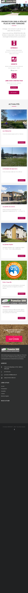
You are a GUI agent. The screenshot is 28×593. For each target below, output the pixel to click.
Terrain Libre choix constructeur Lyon (12, 520)
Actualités (3, 391)
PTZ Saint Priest (8, 495)
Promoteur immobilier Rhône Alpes (11, 480)
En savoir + (14, 87)
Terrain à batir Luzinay (18, 541)
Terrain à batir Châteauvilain (21, 545)
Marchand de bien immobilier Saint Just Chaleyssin (14, 525)
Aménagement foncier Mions (9, 440)
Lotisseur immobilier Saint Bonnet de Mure (18, 466)
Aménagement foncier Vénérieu (21, 448)
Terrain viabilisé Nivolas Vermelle (21, 459)
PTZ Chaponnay (19, 495)
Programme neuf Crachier (15, 568)
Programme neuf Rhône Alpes (6, 563)
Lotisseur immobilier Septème (6, 469)
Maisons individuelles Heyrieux (6, 580)
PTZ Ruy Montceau (21, 498)
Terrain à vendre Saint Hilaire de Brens (17, 559)
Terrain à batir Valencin (9, 541)
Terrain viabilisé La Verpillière (8, 453)
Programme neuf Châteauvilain (15, 570)
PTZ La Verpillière (22, 494)
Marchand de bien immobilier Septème (15, 525)
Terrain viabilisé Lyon (19, 465)
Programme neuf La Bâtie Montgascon (13, 575)
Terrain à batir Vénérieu (19, 547)
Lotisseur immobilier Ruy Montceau (17, 472)
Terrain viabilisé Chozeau (10, 463)
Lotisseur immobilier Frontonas (9, 475)
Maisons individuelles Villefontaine (21, 580)
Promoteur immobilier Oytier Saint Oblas (18, 483)
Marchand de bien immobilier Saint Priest (8, 522)
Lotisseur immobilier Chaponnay (21, 467)
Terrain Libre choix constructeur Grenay (12, 508)
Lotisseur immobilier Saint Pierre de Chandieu (14, 467)
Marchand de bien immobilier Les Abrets (8, 538)
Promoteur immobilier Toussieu (13, 481)
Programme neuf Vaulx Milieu (15, 570)
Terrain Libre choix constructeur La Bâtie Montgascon (12, 519)
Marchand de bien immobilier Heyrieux (19, 526)
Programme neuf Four (5, 568)
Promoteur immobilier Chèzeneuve (11, 486)
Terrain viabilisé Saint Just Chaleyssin (14, 456)
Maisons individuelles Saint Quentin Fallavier (14, 580)
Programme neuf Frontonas (11, 572)
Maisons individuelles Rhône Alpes (20, 576)
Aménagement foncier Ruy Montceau (8, 445)
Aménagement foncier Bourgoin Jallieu (9, 446)
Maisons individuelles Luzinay (18, 578)
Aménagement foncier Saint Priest (7, 439)
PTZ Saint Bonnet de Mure (16, 495)
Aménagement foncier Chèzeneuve (20, 444)
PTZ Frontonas (9, 500)
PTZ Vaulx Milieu (7, 499)
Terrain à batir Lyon (8, 550)
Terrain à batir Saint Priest (19, 539)
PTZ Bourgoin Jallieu (8, 498)
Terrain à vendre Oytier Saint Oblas (11, 553)
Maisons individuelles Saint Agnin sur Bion (14, 589)
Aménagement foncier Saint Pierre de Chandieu (10, 440)
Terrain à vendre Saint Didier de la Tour (20, 561)
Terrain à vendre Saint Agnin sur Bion (8, 561)
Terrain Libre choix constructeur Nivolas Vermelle (10, 511)
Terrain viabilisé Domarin (16, 459)
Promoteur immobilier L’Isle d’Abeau (7, 489)
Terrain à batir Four (17, 543)
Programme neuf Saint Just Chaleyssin (8, 566)
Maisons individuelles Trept (13, 586)
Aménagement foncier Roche (14, 444)
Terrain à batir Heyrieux (17, 542)
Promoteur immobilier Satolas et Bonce (14, 492)
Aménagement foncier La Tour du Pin (14, 451)
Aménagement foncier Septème (16, 442)
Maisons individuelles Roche (6, 581)
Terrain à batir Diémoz (8, 542)
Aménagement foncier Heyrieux (13, 443)
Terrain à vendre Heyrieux (15, 554)
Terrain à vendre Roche (10, 555)
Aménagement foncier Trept (22, 449)
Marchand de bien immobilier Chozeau (12, 535)
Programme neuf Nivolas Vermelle (21, 569)
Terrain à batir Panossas (23, 547)
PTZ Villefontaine (8, 497)
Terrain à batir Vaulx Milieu (19, 545)
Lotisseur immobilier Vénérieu (21, 475)
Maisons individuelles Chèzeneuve (16, 582)
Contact (3, 393)
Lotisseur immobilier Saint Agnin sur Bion (11, 478)
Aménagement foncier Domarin (21, 445)
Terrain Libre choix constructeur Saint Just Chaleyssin (10, 506)
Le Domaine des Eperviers (10, 169)
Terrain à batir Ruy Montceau (15, 544)
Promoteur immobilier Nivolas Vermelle (11, 487)
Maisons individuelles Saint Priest (7, 576)
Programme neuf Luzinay (22, 565)
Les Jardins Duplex (8, 244)
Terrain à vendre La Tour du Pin (6, 561)
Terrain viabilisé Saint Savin (9, 461)
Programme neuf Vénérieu (22, 572)
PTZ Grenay (17, 497)
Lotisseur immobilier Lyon (13, 479)
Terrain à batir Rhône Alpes (10, 539)
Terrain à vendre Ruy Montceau (18, 556)
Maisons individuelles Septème (9, 579)
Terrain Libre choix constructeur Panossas (15, 516)
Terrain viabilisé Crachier (15, 458)
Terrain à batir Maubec (19, 544)
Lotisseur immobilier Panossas (6, 476)
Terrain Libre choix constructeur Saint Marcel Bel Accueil (11, 514)
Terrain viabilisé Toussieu (11, 454)
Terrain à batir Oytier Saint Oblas (15, 541)
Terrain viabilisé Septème (13, 456)
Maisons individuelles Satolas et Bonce (12, 588)
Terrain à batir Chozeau (5, 548)
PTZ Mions (23, 495)
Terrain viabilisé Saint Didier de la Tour (10, 464)
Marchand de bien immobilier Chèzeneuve (19, 528)
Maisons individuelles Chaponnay (21, 578)
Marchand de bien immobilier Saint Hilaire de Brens (18, 534)
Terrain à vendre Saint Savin (22, 558)
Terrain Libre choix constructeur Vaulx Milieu (12, 513)
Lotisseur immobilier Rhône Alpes (17, 466)
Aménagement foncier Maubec (6, 445)
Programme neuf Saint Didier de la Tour (11, 574)
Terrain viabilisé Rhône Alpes (19, 453)
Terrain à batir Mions (17, 539)
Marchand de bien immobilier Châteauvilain (12, 531)
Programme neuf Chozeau (12, 573)
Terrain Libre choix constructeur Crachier (15, 510)
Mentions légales (5, 396)
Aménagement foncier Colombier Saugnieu (11, 453)
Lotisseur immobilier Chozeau (17, 476)
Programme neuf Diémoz (18, 566)
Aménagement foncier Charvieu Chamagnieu (9, 450)
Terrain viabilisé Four (5, 458)
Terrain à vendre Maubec (22, 556)
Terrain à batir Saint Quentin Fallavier (12, 542)
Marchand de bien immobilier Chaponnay (12, 523)
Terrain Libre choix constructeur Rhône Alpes (13, 503)
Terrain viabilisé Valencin (19, 455)
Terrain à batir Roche (10, 543)
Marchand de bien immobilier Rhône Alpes (19, 521)
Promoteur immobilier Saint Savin (20, 489)
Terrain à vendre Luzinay (12, 553)
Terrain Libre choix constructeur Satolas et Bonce (15, 517)
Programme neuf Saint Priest (17, 563)
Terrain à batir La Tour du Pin (14, 548)
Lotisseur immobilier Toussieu (17, 467)
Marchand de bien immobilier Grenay (7, 526)
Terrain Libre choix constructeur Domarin (19, 512)
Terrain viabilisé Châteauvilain (12, 460)
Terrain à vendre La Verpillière (17, 550)
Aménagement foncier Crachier (8, 444)
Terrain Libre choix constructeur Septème (20, 507)
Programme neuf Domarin (18, 569)
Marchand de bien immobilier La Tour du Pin (12, 536)
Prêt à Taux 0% (7, 282)
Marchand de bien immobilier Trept (8, 534)
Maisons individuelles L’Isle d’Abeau (10, 585)
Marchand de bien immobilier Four (17, 528)
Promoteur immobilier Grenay (14, 484)
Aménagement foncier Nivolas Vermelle (20, 445)
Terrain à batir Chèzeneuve (9, 544)
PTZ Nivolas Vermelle (14, 498)
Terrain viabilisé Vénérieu (19, 462)
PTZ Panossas (7, 500)
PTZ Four (18, 497)
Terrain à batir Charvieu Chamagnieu (16, 548)
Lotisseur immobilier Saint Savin (7, 475)
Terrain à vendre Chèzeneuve (12, 556)
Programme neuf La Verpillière (21, 563)
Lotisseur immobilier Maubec (18, 472)
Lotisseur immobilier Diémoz (18, 469)
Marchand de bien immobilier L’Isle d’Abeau (12, 532)
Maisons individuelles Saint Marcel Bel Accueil (11, 585)
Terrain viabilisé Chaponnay (10, 455)
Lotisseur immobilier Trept (22, 476)
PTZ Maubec (8, 498)
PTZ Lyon (11, 502)
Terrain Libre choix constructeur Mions (15, 504)
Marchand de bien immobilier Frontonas (11, 533)
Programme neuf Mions (16, 564)
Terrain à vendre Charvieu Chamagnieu (8, 560)
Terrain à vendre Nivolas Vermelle (7, 556)
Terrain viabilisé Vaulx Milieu (13, 460)
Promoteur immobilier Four (13, 485)
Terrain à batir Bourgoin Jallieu (10, 545)
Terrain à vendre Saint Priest (13, 551)
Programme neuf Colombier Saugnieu (11, 575)
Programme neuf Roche (22, 567)
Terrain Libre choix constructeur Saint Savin (19, 514)
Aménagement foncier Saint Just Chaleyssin (13, 441)
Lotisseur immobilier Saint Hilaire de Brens (9, 476)
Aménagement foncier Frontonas (7, 448)
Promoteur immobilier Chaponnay (17, 482)
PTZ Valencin (24, 495)
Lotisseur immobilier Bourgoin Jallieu (16, 473)
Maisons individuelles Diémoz (21, 579)
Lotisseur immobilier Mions (6, 467)
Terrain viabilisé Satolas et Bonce (11, 463)
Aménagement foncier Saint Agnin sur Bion (19, 451)
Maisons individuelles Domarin (18, 583)
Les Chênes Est (7, 131)
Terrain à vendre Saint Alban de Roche (13, 557)
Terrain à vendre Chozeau (22, 560)
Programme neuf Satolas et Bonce (12, 573)
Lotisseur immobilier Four (11, 471)
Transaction (6, 306)
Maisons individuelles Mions (8, 577)
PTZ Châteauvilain (15, 498)
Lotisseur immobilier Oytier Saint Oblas (20, 469)
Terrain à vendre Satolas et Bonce (21, 560)
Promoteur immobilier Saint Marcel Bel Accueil (10, 489)
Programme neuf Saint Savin (11, 571)
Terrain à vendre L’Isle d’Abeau (11, 558)
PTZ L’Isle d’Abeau (13, 499)
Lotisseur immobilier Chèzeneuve (7, 472)
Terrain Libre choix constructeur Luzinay (19, 506)
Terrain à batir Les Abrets (12, 550)
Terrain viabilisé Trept (17, 462)
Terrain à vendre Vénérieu (5, 559)
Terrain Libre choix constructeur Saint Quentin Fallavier (14, 509)
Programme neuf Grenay (10, 567)
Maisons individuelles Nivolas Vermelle (16, 582)
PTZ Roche (13, 497)
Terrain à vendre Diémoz (5, 554)
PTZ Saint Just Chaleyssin (11, 496)
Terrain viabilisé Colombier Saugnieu (8, 465)
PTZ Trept (3, 500)
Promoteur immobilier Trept (13, 491)
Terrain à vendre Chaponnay (19, 552)
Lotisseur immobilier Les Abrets (13, 479)
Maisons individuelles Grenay (18, 580)
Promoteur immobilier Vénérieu (10, 490)
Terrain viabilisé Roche (23, 457)
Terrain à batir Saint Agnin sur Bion (13, 549)
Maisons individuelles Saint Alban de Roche (9, 584)
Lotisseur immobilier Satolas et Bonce (20, 477)
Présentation (4, 388)
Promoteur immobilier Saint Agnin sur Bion (9, 493)
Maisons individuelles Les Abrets (12, 589)
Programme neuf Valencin (11, 565)
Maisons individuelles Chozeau (9, 587)
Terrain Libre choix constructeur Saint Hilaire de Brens (10, 516)
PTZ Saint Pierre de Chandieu (10, 495)
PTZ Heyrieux (11, 497)
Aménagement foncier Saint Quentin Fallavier (12, 443)
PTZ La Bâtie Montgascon (14, 501)
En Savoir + (14, 92)
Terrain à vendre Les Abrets (11, 562)
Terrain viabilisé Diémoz (22, 456)
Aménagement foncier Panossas (7, 450)
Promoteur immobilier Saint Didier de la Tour (19, 492)
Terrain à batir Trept (14, 547)
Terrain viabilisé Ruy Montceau (6, 459)
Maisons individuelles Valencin (6, 578)
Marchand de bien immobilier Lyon (14, 538)
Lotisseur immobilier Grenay (14, 470)
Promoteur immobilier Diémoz (17, 484)
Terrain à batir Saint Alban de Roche (7, 545)
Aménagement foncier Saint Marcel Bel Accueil (18, 448)
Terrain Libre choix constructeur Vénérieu (19, 515)
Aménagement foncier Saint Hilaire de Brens (9, 449)
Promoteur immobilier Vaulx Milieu (20, 488)
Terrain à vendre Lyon (9, 563)
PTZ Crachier (22, 497)
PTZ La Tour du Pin (11, 501)
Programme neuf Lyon (23, 575)
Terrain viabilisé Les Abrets (22, 465)
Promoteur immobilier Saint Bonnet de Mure (14, 481)
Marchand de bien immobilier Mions (15, 522)
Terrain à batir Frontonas (9, 547)
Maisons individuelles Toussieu (18, 577)
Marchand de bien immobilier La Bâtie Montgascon (17, 537)
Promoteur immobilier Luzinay (13, 482)
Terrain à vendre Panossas (12, 560)
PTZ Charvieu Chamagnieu (20, 500)
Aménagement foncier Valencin (12, 441)
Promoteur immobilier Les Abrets (13, 494)
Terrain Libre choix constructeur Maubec (20, 510)
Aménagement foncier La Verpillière (7, 438)
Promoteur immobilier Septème (6, 484)
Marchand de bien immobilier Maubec (8, 529)
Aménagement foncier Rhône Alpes (20, 438)
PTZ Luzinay (3, 496)
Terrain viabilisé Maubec (10, 459)
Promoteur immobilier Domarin (13, 487)
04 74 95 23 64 (7, 371)
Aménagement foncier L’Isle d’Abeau (15, 447)
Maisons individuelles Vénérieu (10, 586)
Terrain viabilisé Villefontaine (13, 457)
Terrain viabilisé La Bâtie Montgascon (10, 465)
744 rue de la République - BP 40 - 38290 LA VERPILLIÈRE (13, 367)
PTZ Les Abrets (22, 501)
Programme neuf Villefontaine (11, 567)
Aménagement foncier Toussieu (21, 440)
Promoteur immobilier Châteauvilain (15, 488)
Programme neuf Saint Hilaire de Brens (8, 572)
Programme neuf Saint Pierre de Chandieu (12, 564)
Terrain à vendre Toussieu (19, 551)
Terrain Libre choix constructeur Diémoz (8, 507)
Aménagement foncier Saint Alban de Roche (14, 447)
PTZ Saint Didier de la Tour (20, 501)
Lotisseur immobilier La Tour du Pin (7, 478)
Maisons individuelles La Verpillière (7, 576)
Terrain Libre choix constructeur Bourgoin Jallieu (10, 512)
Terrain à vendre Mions (11, 551)
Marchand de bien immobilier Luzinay (15, 524)
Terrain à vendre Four (19, 555)
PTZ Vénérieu (15, 500)
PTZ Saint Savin (20, 499)
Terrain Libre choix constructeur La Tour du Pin (14, 518)
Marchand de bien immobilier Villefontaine (15, 527)
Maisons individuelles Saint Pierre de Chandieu (14, 578)
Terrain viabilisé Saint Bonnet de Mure (16, 454)
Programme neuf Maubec (10, 569)
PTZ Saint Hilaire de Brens (22, 500)
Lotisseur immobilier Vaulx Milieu (7, 474)
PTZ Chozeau (12, 500)
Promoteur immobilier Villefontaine (16, 485)
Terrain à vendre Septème (22, 553)
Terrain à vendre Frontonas (22, 558)
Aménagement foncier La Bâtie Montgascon (9, 452)
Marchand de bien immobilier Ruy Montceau (15, 529)
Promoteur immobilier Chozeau (9, 491)
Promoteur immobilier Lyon (14, 494)
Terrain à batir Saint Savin (12, 546)
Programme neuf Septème (8, 566)
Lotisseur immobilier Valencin (6, 468)
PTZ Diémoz (7, 497)
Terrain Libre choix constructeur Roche (13, 509)
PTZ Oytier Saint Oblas (20, 496)
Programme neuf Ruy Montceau (7, 569)
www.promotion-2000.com (10, 377)
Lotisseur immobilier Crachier (22, 471)
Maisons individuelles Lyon (13, 590)
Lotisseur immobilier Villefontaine (17, 470)
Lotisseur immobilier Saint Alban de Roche (19, 473)
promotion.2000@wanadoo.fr (10, 374)
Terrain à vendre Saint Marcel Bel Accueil (9, 558)
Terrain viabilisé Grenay (14, 457)
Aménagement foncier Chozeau (20, 450)
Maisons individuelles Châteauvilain (20, 583)
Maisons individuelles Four (18, 581)
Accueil (2, 386)
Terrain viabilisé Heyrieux (5, 457)
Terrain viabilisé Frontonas (9, 462)
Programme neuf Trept (19, 572)
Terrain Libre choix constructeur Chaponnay (14, 505)
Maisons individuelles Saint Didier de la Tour (15, 588)
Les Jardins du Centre (9, 206)
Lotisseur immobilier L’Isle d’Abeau (20, 474)
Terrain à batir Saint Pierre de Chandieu (13, 540)
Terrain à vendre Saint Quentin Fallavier (12, 554)
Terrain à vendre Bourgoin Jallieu (14, 557)
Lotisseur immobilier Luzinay (18, 468)
